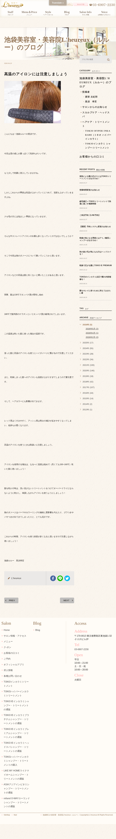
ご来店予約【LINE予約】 (90, 215)
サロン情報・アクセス (15, 636)
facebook (53, 578)
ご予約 (7, 659)
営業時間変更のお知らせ (90, 190)
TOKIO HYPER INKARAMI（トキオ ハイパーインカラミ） (98, 135)
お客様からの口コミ (92, 156)
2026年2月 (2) (92, 337)
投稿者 (86, 92)
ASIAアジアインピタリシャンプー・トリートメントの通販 (16, 788)
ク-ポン (7, 647)
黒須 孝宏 (91, 101)
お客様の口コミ (12, 653)
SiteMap (7, 815)
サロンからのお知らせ (94, 107)
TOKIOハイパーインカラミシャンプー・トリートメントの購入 (16, 761)
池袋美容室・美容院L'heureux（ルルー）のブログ (95, 82)
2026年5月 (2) (92, 329)
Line (60, 578)
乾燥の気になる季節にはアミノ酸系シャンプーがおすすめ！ (95, 239)
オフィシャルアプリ (14, 664)
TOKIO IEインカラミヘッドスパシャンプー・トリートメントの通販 (16, 747)
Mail (15, 815)
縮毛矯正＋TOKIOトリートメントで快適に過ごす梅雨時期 (95, 202)
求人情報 (8, 670)
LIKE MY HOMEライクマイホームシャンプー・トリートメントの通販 (16, 774)
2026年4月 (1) (92, 333)
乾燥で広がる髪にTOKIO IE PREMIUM (96, 265)
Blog (37, 630)
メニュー (8, 641)
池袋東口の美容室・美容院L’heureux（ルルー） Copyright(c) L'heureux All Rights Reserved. (78, 815)
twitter (67, 578)
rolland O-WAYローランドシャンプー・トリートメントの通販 (17, 802)
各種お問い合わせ (13, 676)
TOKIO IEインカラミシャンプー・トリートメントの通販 (16, 705)
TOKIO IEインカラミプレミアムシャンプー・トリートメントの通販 (16, 733)
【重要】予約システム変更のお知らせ (95, 226)
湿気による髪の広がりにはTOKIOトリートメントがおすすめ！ (95, 177)
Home (7, 630)
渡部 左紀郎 (91, 97)
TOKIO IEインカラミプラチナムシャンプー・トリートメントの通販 (16, 719)
